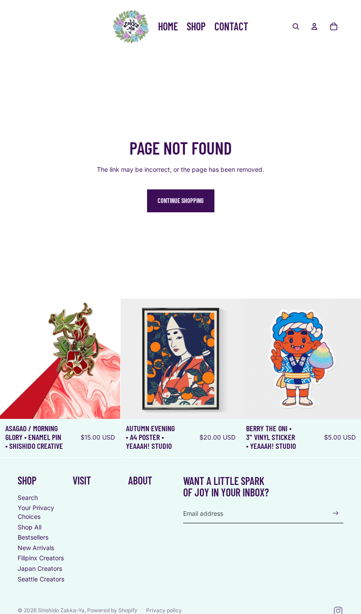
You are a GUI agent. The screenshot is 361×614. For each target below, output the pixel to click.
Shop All (29, 527)
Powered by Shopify (112, 610)
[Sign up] (335, 513)
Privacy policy (164, 610)
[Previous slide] (134, 358)
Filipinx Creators (41, 558)
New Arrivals (36, 547)
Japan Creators (40, 568)
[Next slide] (227, 358)
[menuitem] (168, 26)
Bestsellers (33, 537)
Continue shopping (181, 200)
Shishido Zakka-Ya (61, 610)
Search (28, 497)
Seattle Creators (41, 579)
